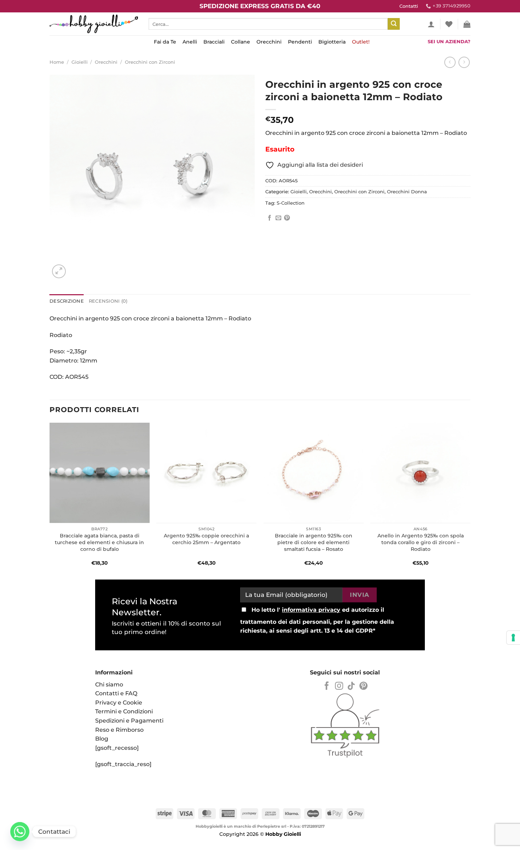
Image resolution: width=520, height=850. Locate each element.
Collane (240, 42)
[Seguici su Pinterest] (363, 686)
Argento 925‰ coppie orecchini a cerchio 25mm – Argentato (206, 539)
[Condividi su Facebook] (269, 218)
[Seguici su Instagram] (339, 686)
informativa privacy (311, 609)
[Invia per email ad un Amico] (278, 218)
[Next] (470, 498)
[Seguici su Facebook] (327, 686)
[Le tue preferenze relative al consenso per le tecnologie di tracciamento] (513, 637)
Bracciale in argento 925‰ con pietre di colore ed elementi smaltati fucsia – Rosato (313, 542)
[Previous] (50, 498)
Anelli (190, 42)
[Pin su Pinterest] (287, 218)
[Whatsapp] (19, 831)
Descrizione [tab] (67, 301)
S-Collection (291, 203)
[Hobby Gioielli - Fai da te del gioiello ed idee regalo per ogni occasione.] (94, 24)
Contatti (408, 6)
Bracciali (214, 42)
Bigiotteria (332, 42)
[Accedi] (431, 24)
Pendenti (300, 42)
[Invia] (394, 24)
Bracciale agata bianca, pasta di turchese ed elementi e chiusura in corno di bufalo (99, 542)
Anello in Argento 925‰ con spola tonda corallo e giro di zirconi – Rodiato (420, 542)
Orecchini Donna (407, 191)
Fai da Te (165, 42)
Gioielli (79, 62)
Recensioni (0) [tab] (108, 301)
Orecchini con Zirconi (150, 62)
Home (57, 62)
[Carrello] (466, 24)
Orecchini (269, 42)
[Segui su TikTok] (351, 686)
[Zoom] (59, 271)
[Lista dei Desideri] (448, 24)
